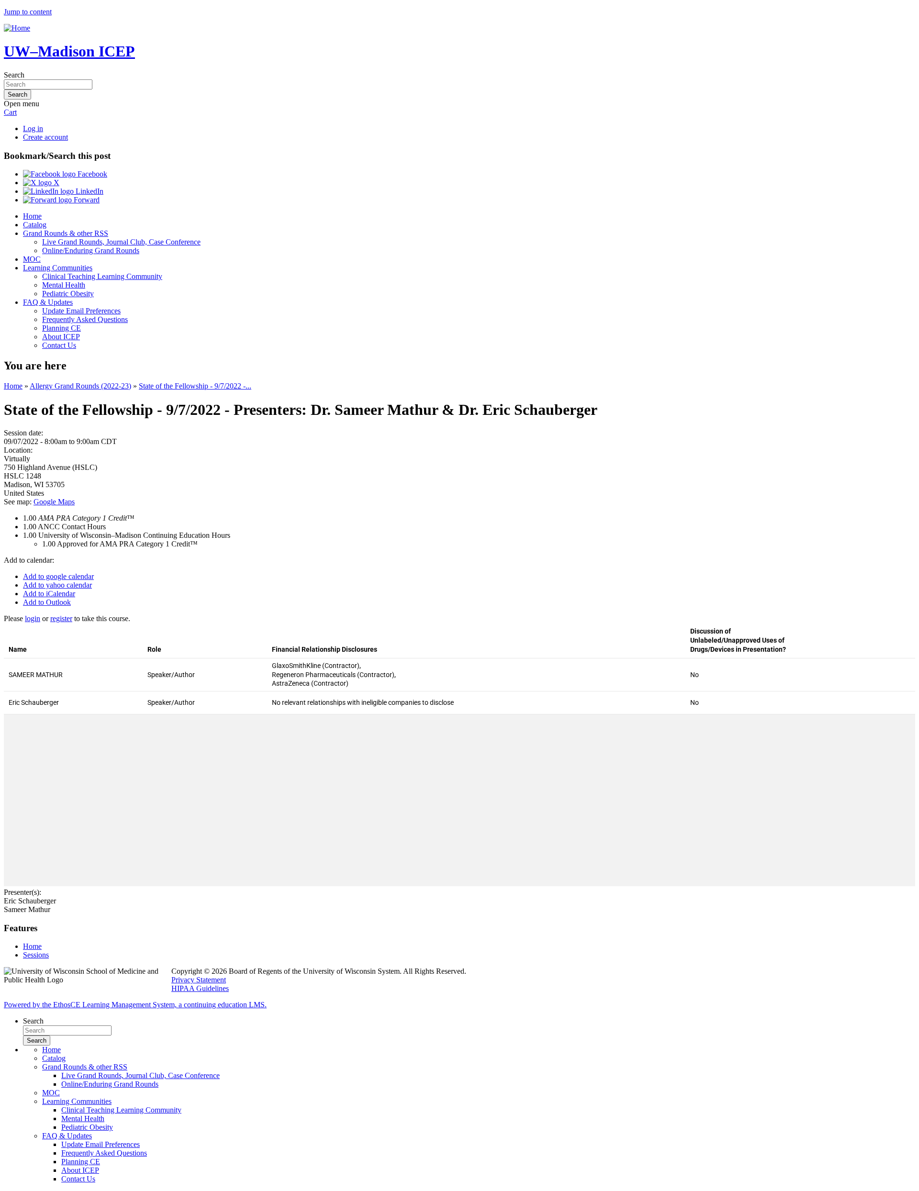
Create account (45, 137)
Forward (86, 200)
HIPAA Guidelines (200, 988)
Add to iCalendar (49, 594)
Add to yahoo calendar (57, 585)
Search (14, 75)
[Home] (17, 28)
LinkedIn (88, 191)
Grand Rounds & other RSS (65, 233)
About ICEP (61, 337)
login (32, 618)
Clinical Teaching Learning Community (102, 276)
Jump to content (28, 12)
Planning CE (61, 328)
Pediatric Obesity (68, 293)
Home (32, 216)
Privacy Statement (198, 980)
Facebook (91, 174)
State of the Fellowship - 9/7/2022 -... (195, 386)
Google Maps (54, 502)
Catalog (34, 225)
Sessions (36, 955)
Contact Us (59, 345)
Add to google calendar (58, 576)
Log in (33, 128)
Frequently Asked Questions (85, 319)
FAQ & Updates (48, 302)
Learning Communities (57, 268)
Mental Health (63, 285)
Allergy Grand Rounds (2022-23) (80, 386)
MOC (32, 259)
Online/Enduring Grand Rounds (90, 250)
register (61, 618)
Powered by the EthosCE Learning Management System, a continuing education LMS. (135, 1005)
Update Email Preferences (81, 311)
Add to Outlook (47, 602)
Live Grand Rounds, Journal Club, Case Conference (121, 242)
